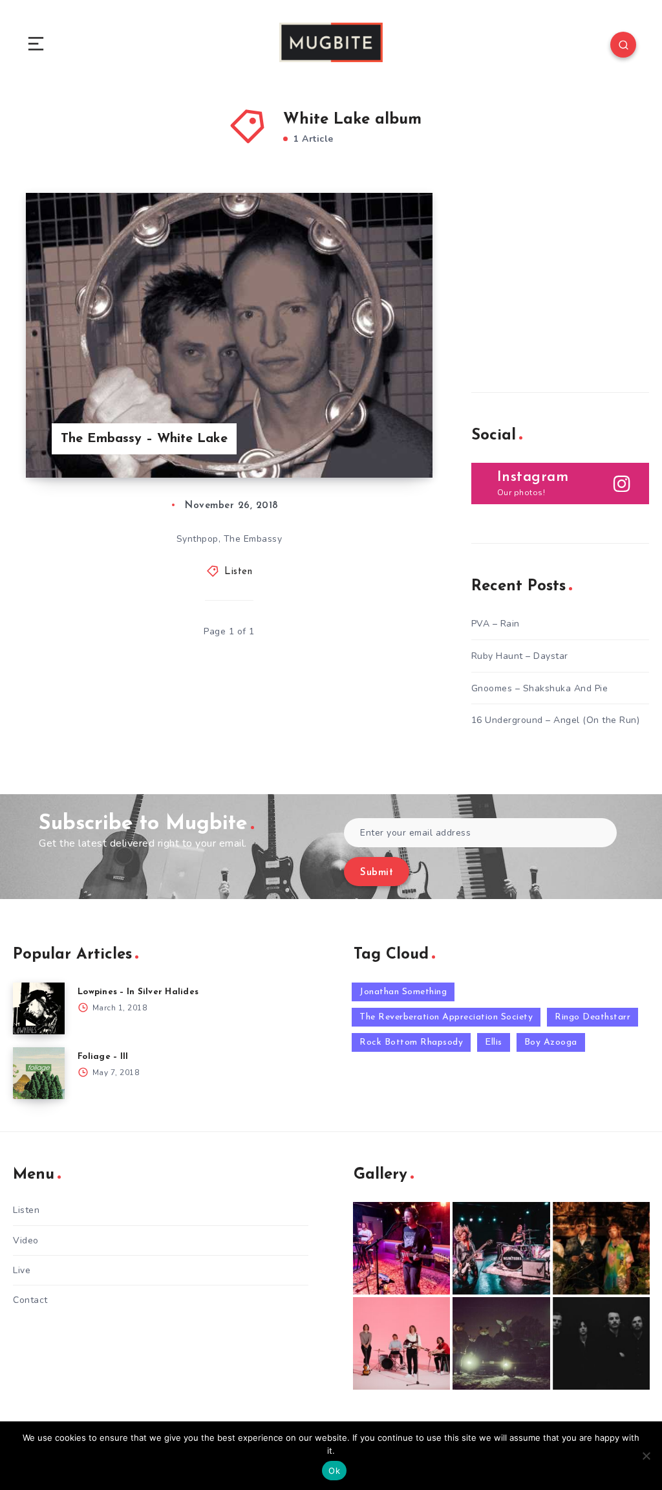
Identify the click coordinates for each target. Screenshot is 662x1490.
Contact (30, 1300)
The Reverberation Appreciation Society (446, 1017)
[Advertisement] (566, 274)
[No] (645, 1455)
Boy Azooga (550, 1042)
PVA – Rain (495, 623)
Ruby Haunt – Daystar (519, 656)
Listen (238, 572)
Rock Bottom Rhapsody (411, 1042)
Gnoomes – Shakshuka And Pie (539, 688)
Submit (376, 873)
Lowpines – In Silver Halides (138, 992)
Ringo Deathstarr (592, 1017)
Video (26, 1240)
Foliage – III (103, 1056)
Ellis (493, 1042)
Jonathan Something (403, 992)
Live (21, 1270)
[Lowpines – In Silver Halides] (39, 1008)
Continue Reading (387, 441)
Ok (334, 1470)
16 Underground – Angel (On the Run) (555, 720)
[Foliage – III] (39, 1073)
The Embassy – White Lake (144, 438)
